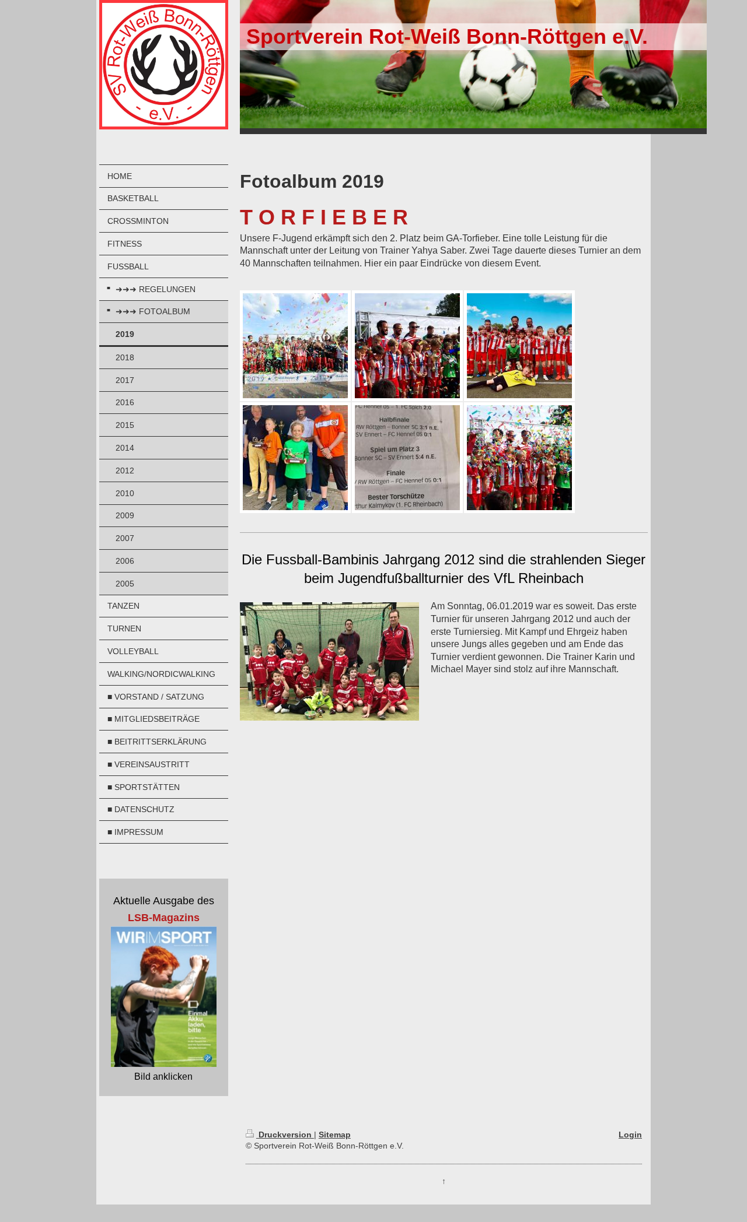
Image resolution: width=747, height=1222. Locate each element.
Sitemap (335, 1134)
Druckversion (285, 1134)
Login (630, 1134)
